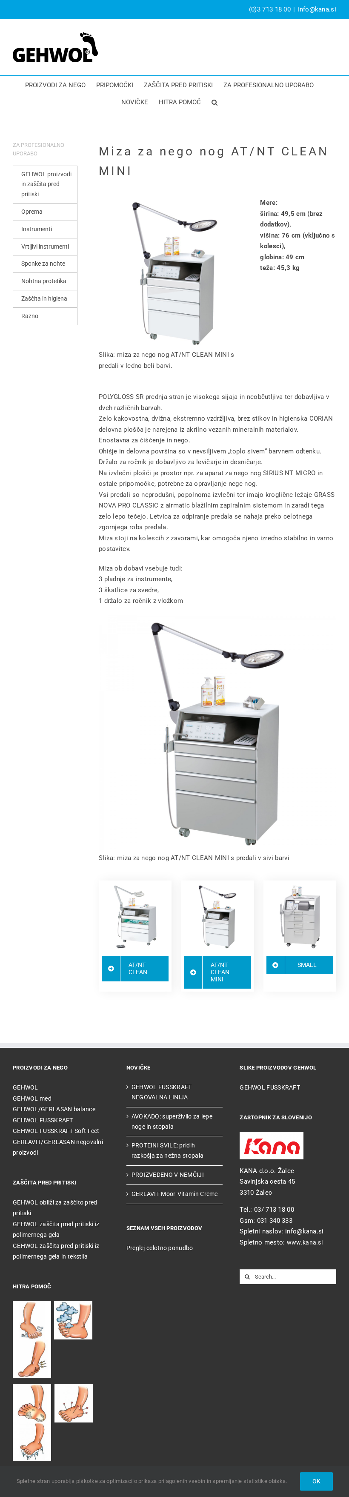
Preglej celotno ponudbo (159, 1248)
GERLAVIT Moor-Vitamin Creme (175, 1193)
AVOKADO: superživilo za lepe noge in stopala (172, 1121)
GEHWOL (25, 1087)
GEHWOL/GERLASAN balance (54, 1109)
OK (316, 1481)
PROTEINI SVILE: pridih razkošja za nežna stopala (168, 1150)
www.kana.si (305, 1242)
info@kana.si (317, 9)
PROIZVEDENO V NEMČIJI (168, 1174)
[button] (214, 101)
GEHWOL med (32, 1098)
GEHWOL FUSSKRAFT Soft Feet (56, 1130)
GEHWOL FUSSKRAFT (43, 1120)
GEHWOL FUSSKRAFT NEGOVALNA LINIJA (162, 1092)
